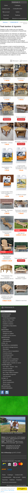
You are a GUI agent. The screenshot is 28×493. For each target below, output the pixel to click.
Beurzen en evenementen (19, 18)
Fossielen (6, 18)
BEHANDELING (6, 386)
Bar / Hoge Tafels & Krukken (10, 372)
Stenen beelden (7, 380)
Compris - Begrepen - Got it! (22, 489)
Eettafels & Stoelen (8, 324)
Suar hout (6, 15)
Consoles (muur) (7, 353)
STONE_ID (5, 378)
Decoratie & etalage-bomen (10, 347)
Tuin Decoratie (7, 376)
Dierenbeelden (7, 341)
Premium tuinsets (7, 368)
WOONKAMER (6, 316)
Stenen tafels (6, 384)
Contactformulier (17, 8)
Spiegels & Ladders (8, 333)
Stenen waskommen (8, 382)
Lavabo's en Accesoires (9, 335)
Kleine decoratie (7, 357)
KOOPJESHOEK (6, 314)
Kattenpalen (6, 339)
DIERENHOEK (6, 337)
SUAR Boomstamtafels (9, 318)
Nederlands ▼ (16, 2)
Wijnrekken (6, 349)
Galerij (17, 12)
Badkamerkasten (7, 331)
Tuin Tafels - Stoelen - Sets (10, 366)
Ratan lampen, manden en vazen (12, 362)
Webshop (5, 22)
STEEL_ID (5, 343)
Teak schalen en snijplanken (10, 359)
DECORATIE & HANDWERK (10, 345)
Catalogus (17, 5)
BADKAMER (5, 329)
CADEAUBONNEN (7, 388)
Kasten (5, 327)
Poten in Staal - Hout (8, 320)
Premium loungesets (8, 370)
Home (6, 5)
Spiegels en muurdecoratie (10, 361)
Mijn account (5, 12)
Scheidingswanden (8, 355)
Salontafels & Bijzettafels (9, 325)
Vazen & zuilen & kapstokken (11, 351)
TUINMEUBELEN (7, 364)
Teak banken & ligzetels (9, 374)
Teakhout (17, 15)
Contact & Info (6, 8)
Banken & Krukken (8, 322)
